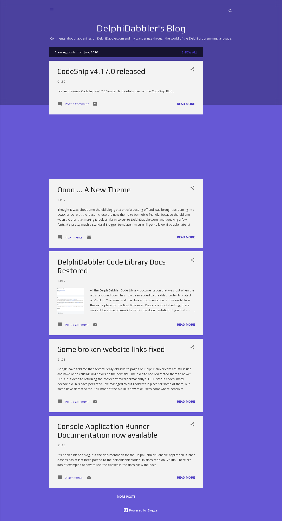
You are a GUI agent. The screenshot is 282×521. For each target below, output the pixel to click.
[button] (192, 70)
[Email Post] (95, 105)
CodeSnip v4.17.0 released (101, 71)
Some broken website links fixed (111, 349)
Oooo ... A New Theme (94, 189)
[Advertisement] (219, 109)
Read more (186, 104)
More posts (126, 496)
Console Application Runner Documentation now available (107, 430)
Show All (189, 52)
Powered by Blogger (143, 510)
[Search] (230, 11)
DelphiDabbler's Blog (141, 28)
